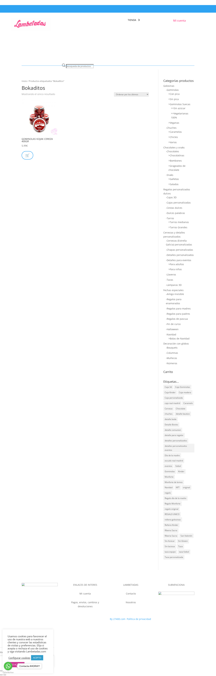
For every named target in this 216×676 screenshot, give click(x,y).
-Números (171, 363)
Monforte (169, 476)
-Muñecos (171, 358)
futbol (178, 466)
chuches (168, 413)
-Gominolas (172, 89)
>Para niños (175, 269)
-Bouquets (172, 347)
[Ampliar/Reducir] (1, 670)
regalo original (171, 509)
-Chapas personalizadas (179, 249)
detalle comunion (173, 430)
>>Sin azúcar (178, 108)
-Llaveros (171, 274)
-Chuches (171, 127)
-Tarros (170, 218)
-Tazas (169, 279)
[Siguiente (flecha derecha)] (4, 674)
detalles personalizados (176, 440)
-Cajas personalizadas (178, 202)
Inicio (24, 81)
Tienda (132, 20)
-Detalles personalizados (180, 255)
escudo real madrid (174, 460)
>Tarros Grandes (177, 227)
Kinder (181, 471)
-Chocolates (172, 151)
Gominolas (170, 471)
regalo (168, 492)
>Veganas (173, 122)
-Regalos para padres (178, 313)
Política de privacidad (139, 619)
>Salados (173, 184)
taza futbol (184, 551)
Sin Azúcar (170, 541)
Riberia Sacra (171, 535)
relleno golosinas (173, 519)
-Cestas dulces (174, 207)
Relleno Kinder (171, 525)
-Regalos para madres (178, 308)
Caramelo (188, 403)
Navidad (168, 487)
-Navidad (171, 334)
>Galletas (173, 179)
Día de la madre (172, 455)
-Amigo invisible (175, 294)
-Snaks (169, 175)
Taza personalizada (174, 557)
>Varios (172, 142)
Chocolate (180, 408)
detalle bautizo (183, 413)
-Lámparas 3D (174, 285)
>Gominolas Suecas (179, 104)
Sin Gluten (183, 541)
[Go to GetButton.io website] (8, 672)
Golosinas (168, 85)
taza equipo (170, 551)
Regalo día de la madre (175, 498)
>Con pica (174, 94)
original (186, 487)
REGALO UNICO (172, 514)
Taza (180, 546)
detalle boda (170, 419)
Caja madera (185, 392)
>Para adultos (176, 264)
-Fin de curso (173, 324)
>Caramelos (175, 131)
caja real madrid (172, 403)
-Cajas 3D (171, 197)
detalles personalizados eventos (176, 448)
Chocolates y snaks (174, 147)
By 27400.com (117, 619)
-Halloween (172, 329)
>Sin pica (173, 99)
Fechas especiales (173, 290)
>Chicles (173, 137)
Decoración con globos (176, 343)
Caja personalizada (174, 397)
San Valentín (186, 535)
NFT (178, 487)
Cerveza (168, 408)
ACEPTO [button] (37, 657)
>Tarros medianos (178, 222)
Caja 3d (168, 387)
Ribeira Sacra (171, 530)
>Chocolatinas (176, 155)
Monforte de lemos (174, 482)
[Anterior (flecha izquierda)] (1, 674)
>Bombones (175, 160)
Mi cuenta (179, 20)
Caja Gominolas (182, 387)
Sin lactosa (170, 546)
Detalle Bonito (171, 424)
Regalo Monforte (172, 503)
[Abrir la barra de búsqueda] (63, 61)
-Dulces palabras (175, 213)
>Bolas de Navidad (179, 338)
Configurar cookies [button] (19, 657)
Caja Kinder (170, 392)
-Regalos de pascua (177, 318)
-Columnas (172, 352)
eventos (168, 466)
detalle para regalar (174, 435)
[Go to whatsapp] (8, 666)
